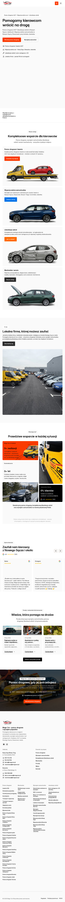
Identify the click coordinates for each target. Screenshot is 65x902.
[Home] (7, 3)
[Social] (4, 744)
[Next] (60, 551)
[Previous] (56, 551)
